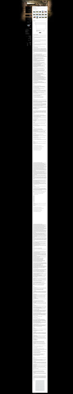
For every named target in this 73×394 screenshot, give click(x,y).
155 (37, 387)
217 (39, 390)
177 (39, 388)
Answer (33, 38)
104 (36, 384)
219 (41, 390)
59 (39, 382)
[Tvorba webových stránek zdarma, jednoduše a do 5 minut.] (36, 393)
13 (42, 380)
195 (37, 389)
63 (42, 382)
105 (37, 384)
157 (39, 387)
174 (36, 388)
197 (39, 389)
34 (39, 381)
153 (35, 387)
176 (38, 388)
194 (36, 389)
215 (37, 390)
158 (40, 387)
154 (36, 387)
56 (37, 382)
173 (35, 388)
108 (40, 384)
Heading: (35, 23)
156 (38, 387)
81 (37, 383)
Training (28, 26)
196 (38, 389)
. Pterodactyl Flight (29, 38)
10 (40, 380)
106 (38, 384)
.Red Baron (30, 37)
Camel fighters (29, 1)
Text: (35, 24)
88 (42, 383)
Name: (35, 22)
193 (35, 389)
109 (41, 384)
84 (39, 383)
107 (39, 384)
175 (37, 388)
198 (40, 389)
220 (42, 390)
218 (40, 390)
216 (38, 390)
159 (41, 387)
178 (40, 388)
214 (36, 390)
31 (37, 381)
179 (41, 388)
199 (41, 389)
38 (42, 381)
